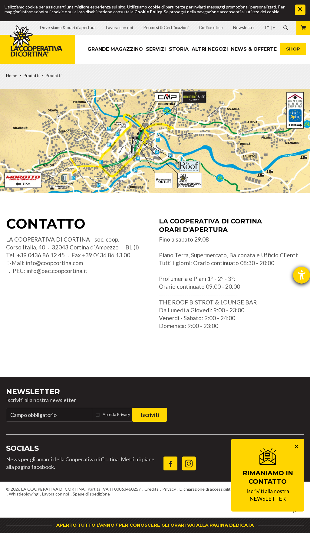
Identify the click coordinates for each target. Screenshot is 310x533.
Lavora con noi (55, 493)
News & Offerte (254, 49)
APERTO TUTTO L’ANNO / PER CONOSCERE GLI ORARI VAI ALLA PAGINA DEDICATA (155, 525)
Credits (151, 489)
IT (267, 27)
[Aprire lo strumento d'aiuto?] (301, 275)
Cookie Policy (148, 11)
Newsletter (33, 391)
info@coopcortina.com (54, 262)
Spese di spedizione (91, 493)
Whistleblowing (23, 493)
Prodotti (31, 75)
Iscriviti (149, 414)
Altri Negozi (210, 49)
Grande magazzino (115, 49)
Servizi (156, 49)
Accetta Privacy (116, 414)
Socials (22, 448)
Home (11, 75)
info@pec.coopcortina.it (56, 270)
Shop (293, 49)
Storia (179, 49)
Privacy (169, 489)
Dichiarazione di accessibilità (206, 489)
